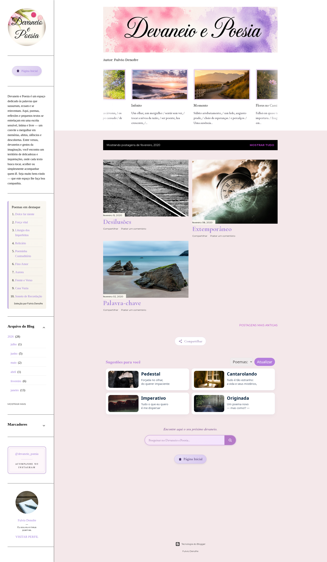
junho (16, 353)
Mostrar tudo (262, 145)
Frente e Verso (23, 280)
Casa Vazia (21, 288)
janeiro (17, 390)
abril (15, 371)
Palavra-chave (122, 303)
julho (16, 344)
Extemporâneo (212, 229)
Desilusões (117, 222)
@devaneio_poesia (26, 453)
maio (15, 362)
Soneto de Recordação (28, 296)
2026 (13, 336)
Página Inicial (193, 459)
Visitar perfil (27, 536)
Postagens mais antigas (258, 325)
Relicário (20, 243)
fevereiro (18, 381)
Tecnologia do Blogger (193, 544)
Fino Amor (21, 264)
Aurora (19, 272)
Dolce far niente (24, 214)
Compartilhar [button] (110, 228)
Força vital (21, 222)
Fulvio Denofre (27, 520)
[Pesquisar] (230, 440)
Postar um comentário (133, 228)
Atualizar (264, 361)
